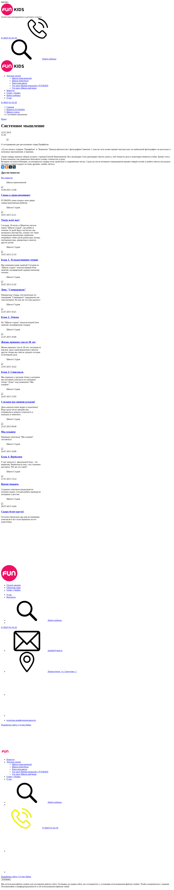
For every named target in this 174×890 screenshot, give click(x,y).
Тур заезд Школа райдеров (24, 88)
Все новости (7, 178)
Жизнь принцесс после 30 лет (18, 342)
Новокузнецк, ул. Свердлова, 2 (62, 671)
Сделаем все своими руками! (18, 401)
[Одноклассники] (6, 167)
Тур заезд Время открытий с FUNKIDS (30, 85)
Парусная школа (19, 83)
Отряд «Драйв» (14, 93)
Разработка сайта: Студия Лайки (16, 725)
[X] (10, 167)
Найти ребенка (49, 59)
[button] (87, 533)
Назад (4, 119)
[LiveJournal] (14, 167)
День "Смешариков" (13, 289)
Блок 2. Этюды (10, 317)
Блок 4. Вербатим (11, 456)
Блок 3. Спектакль (12, 372)
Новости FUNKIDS (16, 109)
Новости (11, 90)
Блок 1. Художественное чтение (19, 259)
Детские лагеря (14, 76)
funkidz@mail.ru (54, 650)
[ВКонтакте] (2, 167)
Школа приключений (22, 78)
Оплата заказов (14, 585)
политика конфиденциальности (21, 720)
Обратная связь (14, 587)
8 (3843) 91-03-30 (9, 627)
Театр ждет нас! (10, 220)
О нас (9, 98)
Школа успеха (13, 112)
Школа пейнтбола (20, 81)
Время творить (10, 484)
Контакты (11, 597)
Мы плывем (8, 431)
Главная (10, 107)
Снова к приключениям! (15, 195)
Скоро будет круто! (12, 511)
